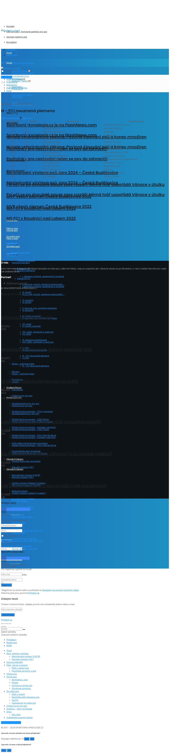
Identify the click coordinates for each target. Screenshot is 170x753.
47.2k (3, 392)
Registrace (11, 54)
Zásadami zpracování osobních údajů (60, 590)
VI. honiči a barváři (31, 326)
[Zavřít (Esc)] (2, 623)
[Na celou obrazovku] (7, 623)
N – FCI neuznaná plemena (35, 355)
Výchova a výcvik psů (22, 685)
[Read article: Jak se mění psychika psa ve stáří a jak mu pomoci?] (85, 473)
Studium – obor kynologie (19, 708)
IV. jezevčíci (27, 310)
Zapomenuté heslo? (11, 546)
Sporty (15, 700)
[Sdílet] (5, 623)
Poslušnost (17, 389)
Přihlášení (11, 49)
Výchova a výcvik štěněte (27, 317)
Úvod (9, 52)
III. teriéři (26, 302)
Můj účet (16, 714)
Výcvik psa (11, 676)
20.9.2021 (5, 326)
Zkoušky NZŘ (18, 532)
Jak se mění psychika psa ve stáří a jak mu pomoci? (54, 486)
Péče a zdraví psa (20, 668)
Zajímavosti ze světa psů (24, 703)
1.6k (3, 433)
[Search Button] (24, 629)
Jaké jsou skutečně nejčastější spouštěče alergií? (51, 422)
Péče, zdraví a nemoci (17, 665)
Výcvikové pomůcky (21, 688)
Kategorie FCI (23, 278)
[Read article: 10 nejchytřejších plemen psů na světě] (85, 368)
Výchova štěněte (14, 662)
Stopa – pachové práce (23, 373)
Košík (9, 645)
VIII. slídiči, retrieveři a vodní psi (38, 332)
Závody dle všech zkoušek (24, 548)
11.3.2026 (5, 430)
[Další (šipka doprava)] (5, 626)
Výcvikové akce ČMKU (22, 516)
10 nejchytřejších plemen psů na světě (39, 381)
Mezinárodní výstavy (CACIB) (26, 656)
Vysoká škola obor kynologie (26, 461)
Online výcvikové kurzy (23, 63)
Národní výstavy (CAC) (23, 467)
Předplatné (11, 82)
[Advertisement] (49, 38)
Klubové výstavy (20, 501)
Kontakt (10, 26)
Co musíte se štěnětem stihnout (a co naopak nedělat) (56, 454)
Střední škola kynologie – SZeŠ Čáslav (30, 429)
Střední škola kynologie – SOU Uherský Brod (34, 445)
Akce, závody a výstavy (17, 653)
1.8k (3, 497)
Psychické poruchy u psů (24, 671)
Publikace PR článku (11, 722)
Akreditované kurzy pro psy (25, 413)
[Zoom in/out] (10, 623)
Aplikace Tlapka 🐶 (21, 81)
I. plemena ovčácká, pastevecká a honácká (43, 276)
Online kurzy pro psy (22, 395)
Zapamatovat (11, 535)
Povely (15, 682)
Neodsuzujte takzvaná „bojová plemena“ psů (46, 349)
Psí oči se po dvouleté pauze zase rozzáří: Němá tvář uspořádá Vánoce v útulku (85, 194)
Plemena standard (21, 262)
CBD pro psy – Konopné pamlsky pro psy (26, 31)
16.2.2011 (5, 357)
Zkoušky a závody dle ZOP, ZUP (27, 530)
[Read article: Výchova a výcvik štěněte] (85, 305)
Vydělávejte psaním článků (19, 717)
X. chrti (25, 357)
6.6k (3, 360)
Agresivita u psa (20, 679)
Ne (32, 739)
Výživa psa (11, 673)
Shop (9, 90)
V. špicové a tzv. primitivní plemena (39, 308)
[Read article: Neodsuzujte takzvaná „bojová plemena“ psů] (85, 336)
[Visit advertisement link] (54, 20)
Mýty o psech (18, 694)
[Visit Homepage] (10, 30)
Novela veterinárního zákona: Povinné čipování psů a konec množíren (76, 147)
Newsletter (17, 96)
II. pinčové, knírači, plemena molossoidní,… (43, 294)
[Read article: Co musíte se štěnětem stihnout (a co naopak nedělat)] (85, 441)
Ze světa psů (12, 691)
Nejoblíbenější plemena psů (25, 697)
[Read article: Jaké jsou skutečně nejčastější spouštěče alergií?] (85, 409)
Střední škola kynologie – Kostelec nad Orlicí (34, 437)
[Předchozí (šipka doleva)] (2, 626)
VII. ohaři (26, 334)
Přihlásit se (33, 593)
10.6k (3, 328)
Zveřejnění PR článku (16, 87)
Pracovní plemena (26, 260)
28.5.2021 (5, 389)
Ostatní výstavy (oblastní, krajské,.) (29, 493)
